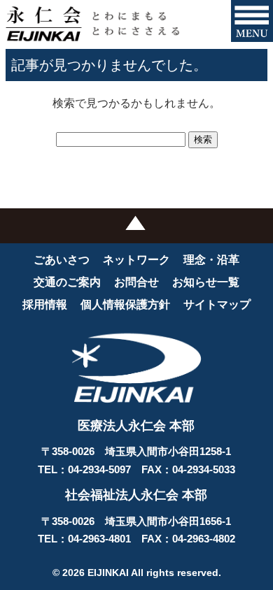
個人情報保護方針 (125, 304)
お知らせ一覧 (205, 282)
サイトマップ (217, 304)
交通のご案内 (67, 282)
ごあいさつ (62, 260)
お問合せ (136, 282)
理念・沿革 (211, 260)
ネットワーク (136, 260)
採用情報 (44, 304)
